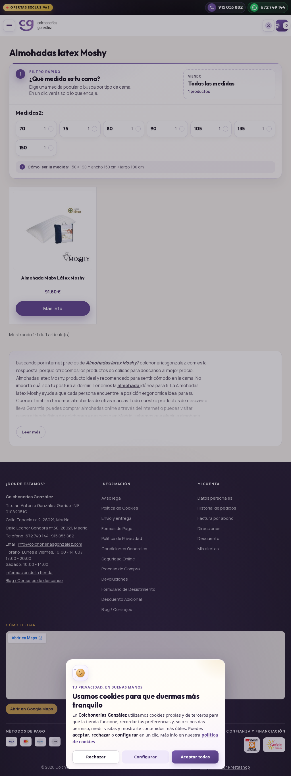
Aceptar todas (195, 757)
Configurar (145, 757)
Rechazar (96, 757)
